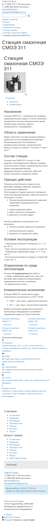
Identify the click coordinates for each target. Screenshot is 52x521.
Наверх (8, 514)
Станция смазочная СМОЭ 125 (36, 320)
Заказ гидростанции (18, 458)
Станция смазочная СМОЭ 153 (10, 329)
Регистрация (15, 517)
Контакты (13, 428)
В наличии (10, 98)
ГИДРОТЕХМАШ (9, 1)
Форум (12, 431)
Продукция (14, 418)
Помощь (13, 426)
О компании (14, 415)
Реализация (14, 420)
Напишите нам (15, 423)
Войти (7, 517)
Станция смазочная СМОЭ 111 (10, 320)
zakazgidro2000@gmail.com (14, 12)
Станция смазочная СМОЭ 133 (36, 329)
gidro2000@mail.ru (10, 9)
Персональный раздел (14, 501)
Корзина (7, 519)
